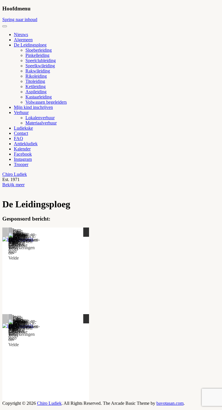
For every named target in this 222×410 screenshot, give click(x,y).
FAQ (18, 138)
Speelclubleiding (40, 60)
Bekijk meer (13, 184)
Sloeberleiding (38, 50)
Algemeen (23, 39)
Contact (21, 133)
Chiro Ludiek (14, 174)
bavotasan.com (170, 403)
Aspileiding (36, 91)
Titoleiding (35, 81)
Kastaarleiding (38, 96)
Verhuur (21, 112)
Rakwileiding (37, 70)
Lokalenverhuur (40, 117)
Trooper (21, 164)
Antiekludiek (26, 143)
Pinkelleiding (37, 55)
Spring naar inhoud (19, 19)
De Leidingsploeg (30, 44)
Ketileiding (35, 86)
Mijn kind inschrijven (33, 107)
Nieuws (21, 34)
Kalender (22, 148)
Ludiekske (23, 128)
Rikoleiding (36, 76)
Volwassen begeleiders (46, 102)
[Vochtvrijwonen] (23, 238)
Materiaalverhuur (41, 122)
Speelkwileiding (40, 65)
